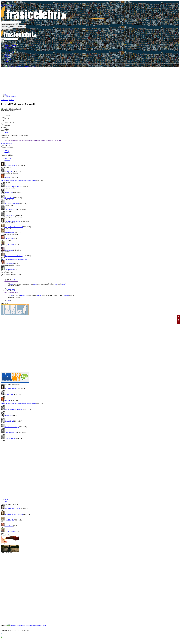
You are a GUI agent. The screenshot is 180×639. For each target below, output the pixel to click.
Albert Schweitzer (9, 215)
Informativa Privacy (41, 625)
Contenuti (7, 160)
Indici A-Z (8, 59)
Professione (7, 158)
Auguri (7, 56)
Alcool (13, 279)
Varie (6, 58)
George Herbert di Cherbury (12, 221)
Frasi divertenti (9, 52)
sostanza (22, 295)
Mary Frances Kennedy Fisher (13, 256)
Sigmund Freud (9, 198)
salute (9, 289)
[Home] (66, 20)
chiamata (66, 295)
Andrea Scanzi (8, 238)
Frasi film (7, 48)
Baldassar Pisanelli (6, 143)
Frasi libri (7, 50)
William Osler (8, 192)
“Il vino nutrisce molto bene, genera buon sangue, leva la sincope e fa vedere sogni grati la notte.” (33, 140)
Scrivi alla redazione (25, 625)
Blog (6, 61)
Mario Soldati (8, 250)
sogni (55, 284)
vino (11, 284)
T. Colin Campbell (9, 244)
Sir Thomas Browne (10, 165)
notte (63, 284)
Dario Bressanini (9, 269)
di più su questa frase (11, 281)
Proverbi (7, 54)
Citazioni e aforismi (11, 45)
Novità (33, 625)
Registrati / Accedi (6, 5)
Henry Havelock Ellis (10, 209)
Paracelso (7, 177)
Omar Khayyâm (9, 232)
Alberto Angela (9, 263)
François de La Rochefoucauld (13, 227)
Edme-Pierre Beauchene (28, 180)
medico (6, 132)
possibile (38, 295)
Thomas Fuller (8, 171)
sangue (35, 284)
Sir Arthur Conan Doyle (11, 203)
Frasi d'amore (9, 47)
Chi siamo (13, 625)
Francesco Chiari (22, 259)
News (17, 625)
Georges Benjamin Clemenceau (13, 186)
